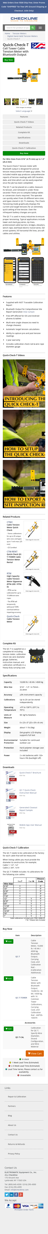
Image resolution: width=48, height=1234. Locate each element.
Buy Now (24, 153)
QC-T (17, 956)
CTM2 (10, 522)
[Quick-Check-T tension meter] (24, 80)
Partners (12, 1106)
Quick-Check (13, 616)
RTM (9, 573)
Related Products (24, 127)
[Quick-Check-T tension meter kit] (31, 101)
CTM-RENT (12, 551)
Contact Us (13, 1134)
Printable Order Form (24, 1209)
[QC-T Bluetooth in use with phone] (15, 101)
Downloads (24, 143)
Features (24, 116)
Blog (10, 1115)
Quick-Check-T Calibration (24, 148)
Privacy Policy (14, 1153)
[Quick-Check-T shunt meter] (7, 101)
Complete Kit (24, 132)
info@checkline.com (20, 1189)
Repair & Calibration (17, 1096)
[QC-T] (23, 101)
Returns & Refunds (16, 1144)
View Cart (36, 1053)
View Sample (29, 312)
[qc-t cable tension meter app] (39, 101)
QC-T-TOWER (21, 997)
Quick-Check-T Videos (24, 122)
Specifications (24, 137)
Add (9, 941)
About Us (12, 1125)
